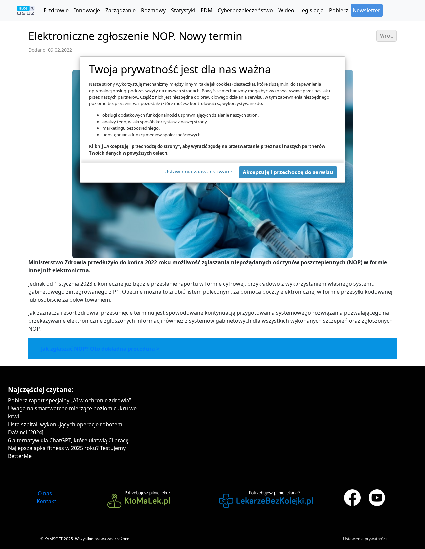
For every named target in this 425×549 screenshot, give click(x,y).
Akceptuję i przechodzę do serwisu (288, 172)
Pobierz (338, 10)
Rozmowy (153, 10)
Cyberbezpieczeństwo (245, 10)
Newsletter (366, 10)
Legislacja (311, 10)
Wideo (286, 10)
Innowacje (87, 10)
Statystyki (183, 10)
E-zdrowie (56, 10)
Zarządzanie (120, 10)
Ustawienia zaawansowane (198, 171)
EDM (206, 10)
